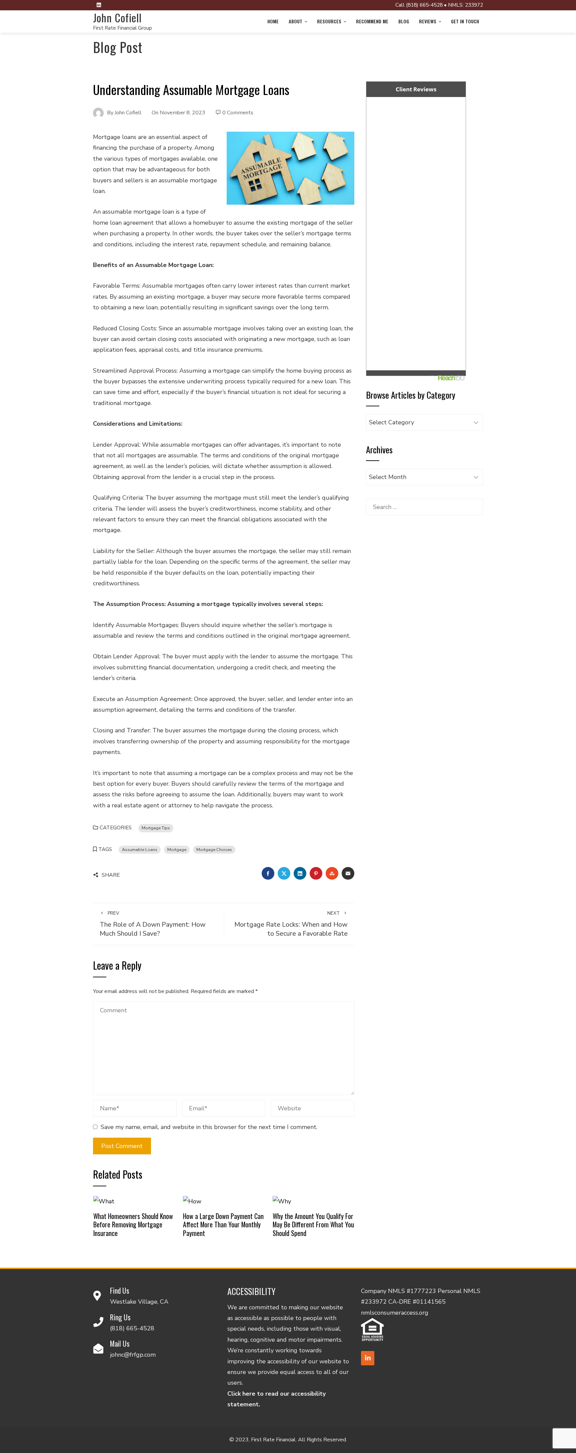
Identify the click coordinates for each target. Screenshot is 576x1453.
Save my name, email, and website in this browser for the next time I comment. (209, 1127)
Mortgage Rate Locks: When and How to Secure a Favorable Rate (291, 924)
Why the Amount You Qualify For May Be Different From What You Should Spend (313, 1224)
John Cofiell (117, 17)
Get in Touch (465, 21)
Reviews (427, 21)
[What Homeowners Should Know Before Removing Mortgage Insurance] (103, 1201)
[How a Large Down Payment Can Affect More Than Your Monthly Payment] (192, 1201)
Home (273, 21)
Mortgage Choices (214, 849)
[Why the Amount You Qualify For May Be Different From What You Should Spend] (282, 1201)
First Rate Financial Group (122, 28)
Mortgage (176, 849)
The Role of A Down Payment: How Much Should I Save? (153, 924)
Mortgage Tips (156, 828)
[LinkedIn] (367, 1358)
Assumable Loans (139, 849)
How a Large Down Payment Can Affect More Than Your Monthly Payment (223, 1224)
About (295, 21)
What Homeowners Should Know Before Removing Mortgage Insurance (133, 1224)
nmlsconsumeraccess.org (394, 1313)
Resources (329, 21)
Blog (403, 21)
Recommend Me (372, 21)
